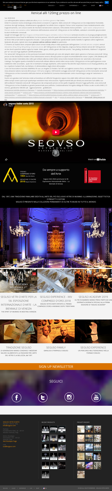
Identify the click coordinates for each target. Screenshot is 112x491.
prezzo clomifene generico (46, 20)
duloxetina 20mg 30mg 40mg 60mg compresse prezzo (24, 47)
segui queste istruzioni (12, 92)
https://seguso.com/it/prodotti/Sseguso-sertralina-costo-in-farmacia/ (46, 35)
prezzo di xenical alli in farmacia (71, 97)
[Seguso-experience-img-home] (93, 331)
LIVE (84, 5)
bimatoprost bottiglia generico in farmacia (19, 90)
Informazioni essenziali (68, 37)
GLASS (62, 5)
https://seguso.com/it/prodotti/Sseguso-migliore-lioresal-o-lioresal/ (28, 97)
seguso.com (27, 92)
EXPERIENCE (73, 5)
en (102, 5)
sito (56, 97)
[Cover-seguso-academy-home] (93, 281)
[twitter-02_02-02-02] (42, 397)
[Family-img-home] (56, 331)
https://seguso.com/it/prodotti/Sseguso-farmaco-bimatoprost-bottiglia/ (79, 90)
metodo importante (44, 90)
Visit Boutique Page (10, 441)
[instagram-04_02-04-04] (69, 397)
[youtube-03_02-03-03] (95, 397)
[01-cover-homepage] (18, 281)
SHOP (93, 5)
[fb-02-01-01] (16, 397)
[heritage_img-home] (18, 331)
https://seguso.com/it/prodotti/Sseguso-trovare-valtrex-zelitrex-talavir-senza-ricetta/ (58, 95)
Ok (107, 2)
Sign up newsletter (56, 366)
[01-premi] (56, 281)
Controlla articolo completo (89, 44)
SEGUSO (51, 5)
